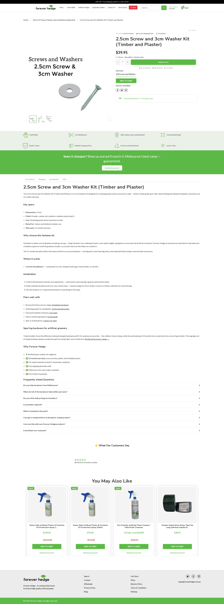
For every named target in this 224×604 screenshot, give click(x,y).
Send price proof (112, 168)
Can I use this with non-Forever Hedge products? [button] (44, 424)
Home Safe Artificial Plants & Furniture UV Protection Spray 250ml (90, 526)
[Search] (163, 8)
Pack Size (119, 71)
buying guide (52, 317)
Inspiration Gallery (98, 7)
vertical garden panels (60, 309)
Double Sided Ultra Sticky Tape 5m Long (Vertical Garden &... (177, 526)
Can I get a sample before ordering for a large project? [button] (46, 417)
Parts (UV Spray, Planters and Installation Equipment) (54, 20)
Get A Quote (122, 7)
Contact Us (111, 7)
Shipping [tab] (42, 179)
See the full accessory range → (97, 339)
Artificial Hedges (83, 7)
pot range (53, 313)
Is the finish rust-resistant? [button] (34, 430)
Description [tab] (30, 179)
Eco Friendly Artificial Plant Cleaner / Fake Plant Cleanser (133, 526)
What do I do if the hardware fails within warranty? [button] (45, 392)
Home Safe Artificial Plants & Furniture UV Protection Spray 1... (46, 526)
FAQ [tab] (64, 179)
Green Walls (71, 7)
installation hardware (60, 305)
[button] (129, 80)
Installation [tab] (54, 179)
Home (25, 20)
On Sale (133, 7)
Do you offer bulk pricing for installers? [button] (40, 398)
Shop (62, 7)
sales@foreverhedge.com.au (189, 582)
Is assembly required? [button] (32, 404)
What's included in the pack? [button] (35, 411)
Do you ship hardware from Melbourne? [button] (40, 385)
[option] (47, 522)
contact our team (50, 321)
